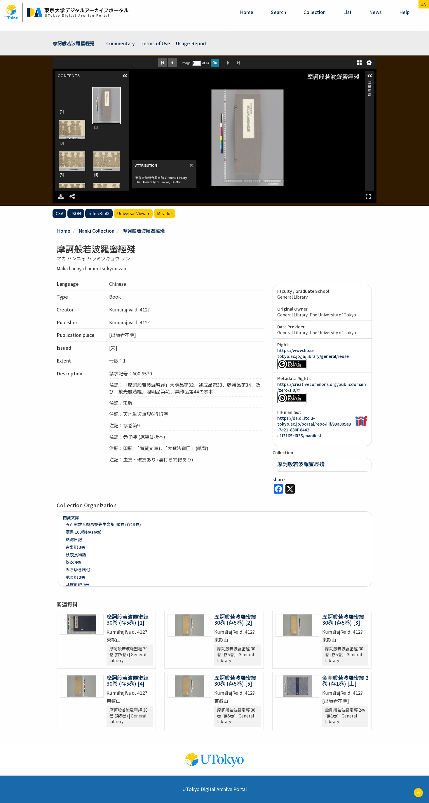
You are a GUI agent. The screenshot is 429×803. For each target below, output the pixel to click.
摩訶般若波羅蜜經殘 (74, 43)
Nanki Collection (96, 230)
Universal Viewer (133, 213)
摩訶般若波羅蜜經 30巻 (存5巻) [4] (128, 680)
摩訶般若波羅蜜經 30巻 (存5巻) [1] (128, 619)
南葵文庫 (71, 517)
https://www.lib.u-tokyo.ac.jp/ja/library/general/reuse (313, 353)
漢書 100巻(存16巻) (84, 532)
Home (246, 11)
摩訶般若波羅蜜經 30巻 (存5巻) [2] (235, 619)
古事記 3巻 (75, 547)
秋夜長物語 (76, 555)
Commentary (120, 43)
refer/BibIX (98, 213)
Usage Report (191, 43)
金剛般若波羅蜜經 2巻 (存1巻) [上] (345, 680)
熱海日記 (74, 539)
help (404, 11)
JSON (76, 213)
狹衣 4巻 (73, 562)
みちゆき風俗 (78, 569)
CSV (59, 213)
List (347, 11)
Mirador (164, 213)
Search (278, 11)
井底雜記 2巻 (77, 585)
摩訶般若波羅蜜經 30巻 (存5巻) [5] (235, 680)
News (375, 11)
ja (423, 4)
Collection (315, 11)
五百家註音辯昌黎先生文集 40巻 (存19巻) (103, 524)
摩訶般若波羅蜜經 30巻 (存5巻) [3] (343, 619)
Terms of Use (155, 43)
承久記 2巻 (75, 577)
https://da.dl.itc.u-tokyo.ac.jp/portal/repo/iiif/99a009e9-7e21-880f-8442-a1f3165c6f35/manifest (314, 426)
